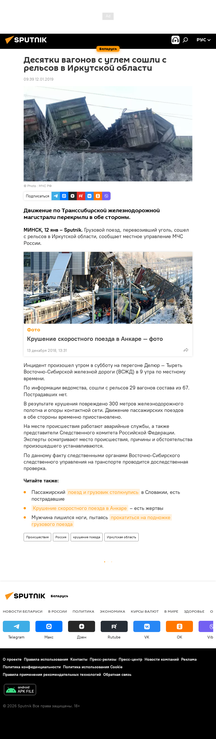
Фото (33, 329)
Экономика (112, 611)
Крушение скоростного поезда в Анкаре (80, 508)
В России (57, 611)
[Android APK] (20, 690)
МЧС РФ (45, 186)
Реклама (189, 659)
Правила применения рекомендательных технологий (52, 674)
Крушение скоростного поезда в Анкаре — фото (95, 338)
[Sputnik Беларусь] (27, 44)
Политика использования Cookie (93, 666)
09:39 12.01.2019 (38, 79)
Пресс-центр (130, 659)
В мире (171, 611)
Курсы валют (145, 611)
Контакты (78, 659)
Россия (60, 537)
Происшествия (37, 537)
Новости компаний (162, 659)
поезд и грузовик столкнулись (103, 492)
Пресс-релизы (103, 659)
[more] (186, 349)
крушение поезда (86, 537)
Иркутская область (121, 537)
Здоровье (194, 611)
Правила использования (46, 659)
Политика (83, 611)
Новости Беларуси (22, 611)
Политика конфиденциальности (32, 666)
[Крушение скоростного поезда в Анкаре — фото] (108, 288)
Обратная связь (117, 674)
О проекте (12, 659)
